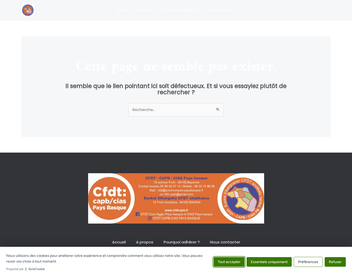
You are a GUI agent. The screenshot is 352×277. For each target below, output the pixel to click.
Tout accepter (229, 262)
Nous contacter (221, 10)
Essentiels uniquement (269, 262)
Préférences (308, 262)
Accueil (123, 10)
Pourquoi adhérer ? (180, 10)
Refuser (335, 262)
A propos (146, 10)
